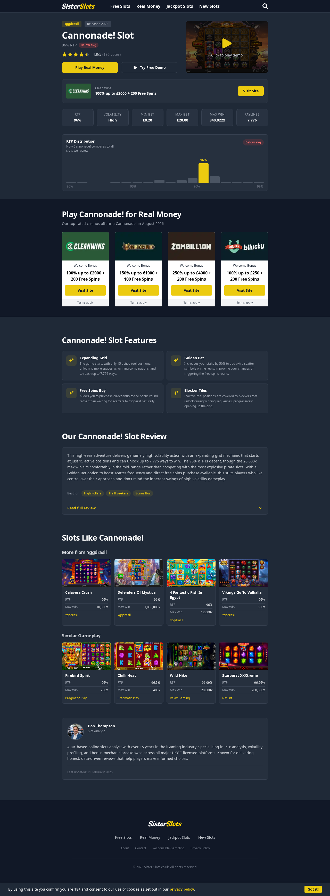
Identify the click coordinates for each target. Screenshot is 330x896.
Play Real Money (89, 67)
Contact (140, 848)
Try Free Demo (153, 67)
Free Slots (120, 6)
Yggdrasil (71, 24)
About (124, 848)
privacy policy (182, 889)
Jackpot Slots (180, 6)
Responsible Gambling (168, 848)
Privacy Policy (200, 848)
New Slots (209, 6)
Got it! (313, 889)
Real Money (148, 6)
